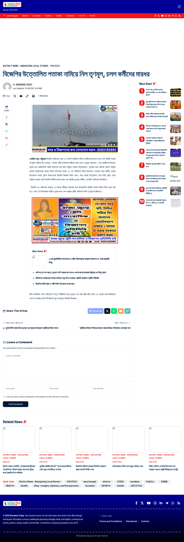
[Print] (33, 96)
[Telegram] (172, 16)
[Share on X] (15, 96)
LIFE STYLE (117, 462)
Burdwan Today (24, 84)
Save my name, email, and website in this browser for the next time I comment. (37, 397)
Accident (70, 16)
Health (59, 16)
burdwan (37, 16)
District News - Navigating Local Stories (25, 66)
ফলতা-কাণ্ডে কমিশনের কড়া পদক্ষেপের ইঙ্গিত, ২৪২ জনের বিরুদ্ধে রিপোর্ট (156, 92)
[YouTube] (162, 16)
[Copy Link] (27, 96)
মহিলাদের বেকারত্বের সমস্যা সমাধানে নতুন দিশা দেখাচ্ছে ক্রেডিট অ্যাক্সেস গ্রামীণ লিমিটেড (67, 278)
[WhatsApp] (176, 16)
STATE (120, 481)
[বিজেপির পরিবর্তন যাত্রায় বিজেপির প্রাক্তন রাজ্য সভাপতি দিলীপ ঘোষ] (92, 439)
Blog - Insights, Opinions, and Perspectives (56, 486)
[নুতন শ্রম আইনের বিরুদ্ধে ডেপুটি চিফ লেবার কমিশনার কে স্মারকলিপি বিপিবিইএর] (175, 191)
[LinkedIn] (169, 16)
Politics (48, 16)
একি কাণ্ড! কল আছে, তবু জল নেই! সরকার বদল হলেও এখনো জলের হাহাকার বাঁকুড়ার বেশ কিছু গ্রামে (71, 272)
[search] (174, 6)
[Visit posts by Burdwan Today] (7, 86)
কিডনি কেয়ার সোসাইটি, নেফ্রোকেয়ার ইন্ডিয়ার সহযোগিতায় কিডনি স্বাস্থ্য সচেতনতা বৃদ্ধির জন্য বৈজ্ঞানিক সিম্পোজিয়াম (19, 469)
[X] (158, 16)
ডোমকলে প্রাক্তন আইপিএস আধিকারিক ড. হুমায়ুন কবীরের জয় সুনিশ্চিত (155, 140)
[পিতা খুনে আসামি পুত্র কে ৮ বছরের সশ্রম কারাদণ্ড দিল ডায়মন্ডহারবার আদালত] (175, 128)
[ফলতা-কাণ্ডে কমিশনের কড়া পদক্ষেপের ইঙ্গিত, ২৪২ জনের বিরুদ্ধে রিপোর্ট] (175, 92)
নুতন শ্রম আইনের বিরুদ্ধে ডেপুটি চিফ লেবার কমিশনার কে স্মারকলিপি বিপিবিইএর (156, 190)
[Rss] (179, 16)
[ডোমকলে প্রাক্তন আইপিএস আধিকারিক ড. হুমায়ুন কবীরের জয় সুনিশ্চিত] (175, 141)
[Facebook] (155, 16)
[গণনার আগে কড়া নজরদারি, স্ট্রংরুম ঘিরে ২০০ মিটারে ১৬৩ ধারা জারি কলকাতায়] (175, 203)
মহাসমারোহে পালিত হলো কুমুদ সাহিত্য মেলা (127, 466)
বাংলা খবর (82, 16)
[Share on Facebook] (6, 117)
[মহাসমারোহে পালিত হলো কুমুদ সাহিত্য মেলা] (128, 439)
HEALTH (6, 462)
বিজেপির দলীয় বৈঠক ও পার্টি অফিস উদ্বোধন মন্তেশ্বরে (55, 283)
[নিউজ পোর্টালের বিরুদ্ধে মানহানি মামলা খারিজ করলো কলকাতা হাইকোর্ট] (175, 116)
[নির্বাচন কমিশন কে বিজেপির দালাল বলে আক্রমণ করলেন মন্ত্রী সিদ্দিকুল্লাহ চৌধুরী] (165, 439)
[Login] (168, 6)
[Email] (21, 96)
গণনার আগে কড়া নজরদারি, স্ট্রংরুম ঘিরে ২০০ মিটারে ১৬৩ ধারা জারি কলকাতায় (156, 202)
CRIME (164, 481)
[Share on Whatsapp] (6, 130)
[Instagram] (166, 16)
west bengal (12, 16)
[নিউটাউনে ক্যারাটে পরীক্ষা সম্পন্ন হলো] (175, 166)
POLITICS (55, 66)
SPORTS (105, 486)
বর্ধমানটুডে (92, 16)
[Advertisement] (92, 40)
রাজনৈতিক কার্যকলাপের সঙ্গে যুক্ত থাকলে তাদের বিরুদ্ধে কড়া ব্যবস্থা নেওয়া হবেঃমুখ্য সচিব (156, 178)
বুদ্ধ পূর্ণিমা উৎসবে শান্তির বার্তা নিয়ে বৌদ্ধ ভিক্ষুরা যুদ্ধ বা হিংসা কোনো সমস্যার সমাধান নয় (156, 104)
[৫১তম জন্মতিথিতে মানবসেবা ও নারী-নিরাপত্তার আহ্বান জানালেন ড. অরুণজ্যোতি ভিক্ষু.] (39, 260)
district (25, 16)
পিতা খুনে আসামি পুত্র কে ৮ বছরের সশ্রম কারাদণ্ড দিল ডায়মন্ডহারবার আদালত (156, 128)
